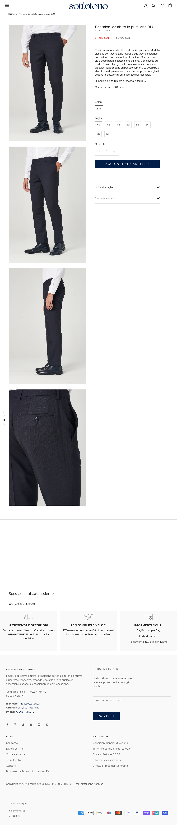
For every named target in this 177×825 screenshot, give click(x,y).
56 (98, 134)
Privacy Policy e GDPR (106, 754)
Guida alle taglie (104, 187)
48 (118, 124)
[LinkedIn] (39, 725)
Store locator (14, 760)
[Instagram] (15, 725)
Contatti (11, 765)
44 (98, 124)
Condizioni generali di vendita (110, 743)
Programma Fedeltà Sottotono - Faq (28, 771)
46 (108, 124)
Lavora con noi (15, 748)
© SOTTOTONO (17, 811)
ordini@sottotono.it (27, 707)
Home (11, 14)
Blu (99, 108)
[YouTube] (31, 725)
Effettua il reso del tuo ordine (110, 765)
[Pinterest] (23, 725)
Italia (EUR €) (16, 803)
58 (107, 134)
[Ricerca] (153, 5)
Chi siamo (12, 743)
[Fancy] (47, 725)
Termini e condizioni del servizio (112, 748)
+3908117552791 (25, 711)
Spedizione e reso (105, 198)
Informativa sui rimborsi (107, 760)
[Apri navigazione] (7, 5)
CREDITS (14, 815)
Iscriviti (106, 716)
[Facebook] (7, 725)
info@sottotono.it (29, 703)
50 (128, 124)
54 (147, 124)
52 (137, 124)
